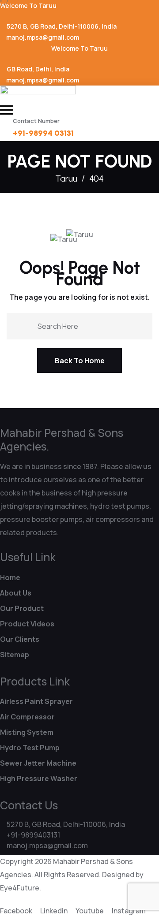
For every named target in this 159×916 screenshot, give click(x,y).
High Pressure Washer (38, 778)
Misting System (26, 732)
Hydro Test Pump (30, 747)
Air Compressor (27, 717)
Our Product (22, 608)
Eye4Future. (20, 888)
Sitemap (14, 654)
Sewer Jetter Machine (38, 763)
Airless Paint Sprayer (36, 701)
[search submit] (27, 325)
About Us (15, 593)
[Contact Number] (4, 123)
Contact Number (36, 121)
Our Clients (19, 639)
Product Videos (27, 624)
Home (10, 577)
